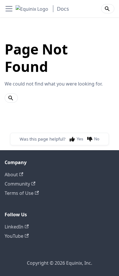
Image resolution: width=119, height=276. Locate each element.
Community (17, 184)
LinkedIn (14, 227)
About (11, 174)
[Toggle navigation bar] (9, 8)
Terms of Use (19, 193)
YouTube (14, 236)
